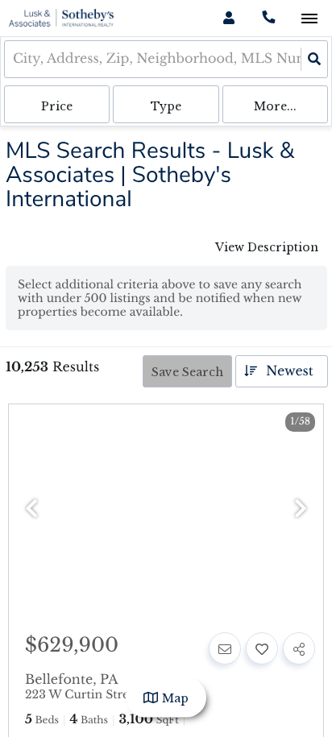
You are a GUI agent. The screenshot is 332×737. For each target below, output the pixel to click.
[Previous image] (31, 509)
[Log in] (228, 18)
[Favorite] (262, 648)
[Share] (299, 648)
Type (166, 106)
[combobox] (15, 59)
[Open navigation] (309, 19)
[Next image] (300, 509)
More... (275, 106)
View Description (266, 247)
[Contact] (225, 648)
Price (57, 106)
